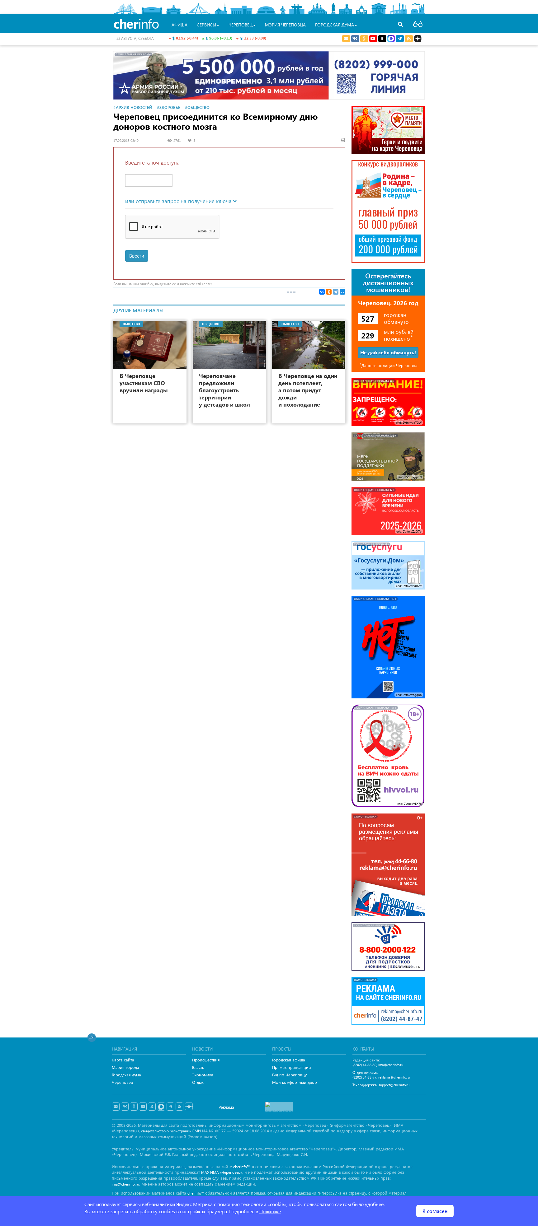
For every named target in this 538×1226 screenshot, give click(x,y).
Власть (198, 1067)
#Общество (197, 107)
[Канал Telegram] (170, 1106)
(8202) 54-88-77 (364, 1077)
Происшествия (206, 1059)
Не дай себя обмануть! (388, 352)
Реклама (226, 1107)
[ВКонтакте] (322, 292)
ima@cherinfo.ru (390, 1065)
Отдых (198, 1082)
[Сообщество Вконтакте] (125, 1106)
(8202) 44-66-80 (364, 1065)
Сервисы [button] (206, 25)
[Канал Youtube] (373, 38)
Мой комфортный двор (294, 1082)
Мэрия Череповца (285, 25)
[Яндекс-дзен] (188, 1107)
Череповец (122, 1082)
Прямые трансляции (291, 1067)
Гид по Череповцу (289, 1074)
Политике (270, 1211)
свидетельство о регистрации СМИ (171, 1131)
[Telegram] (335, 292)
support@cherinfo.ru (394, 1085)
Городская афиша (288, 1059)
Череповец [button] (240, 25)
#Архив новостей (132, 107)
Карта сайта (123, 1059)
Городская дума (126, 1074)
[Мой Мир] (342, 292)
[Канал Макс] (391, 39)
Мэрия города (125, 1067)
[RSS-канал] (179, 1106)
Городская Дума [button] (334, 25)
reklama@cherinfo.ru (394, 1077)
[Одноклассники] (329, 292)
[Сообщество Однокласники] (364, 38)
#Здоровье (168, 107)
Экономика (202, 1074)
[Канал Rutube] (382, 38)
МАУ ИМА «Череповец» (221, 1172)
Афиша (179, 25)
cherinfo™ (241, 1166)
